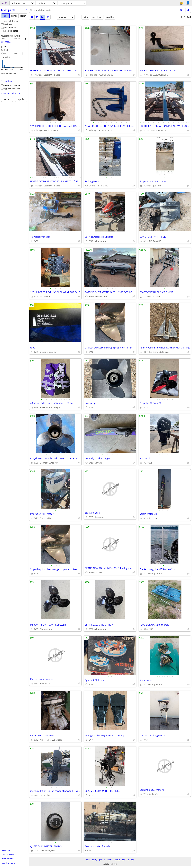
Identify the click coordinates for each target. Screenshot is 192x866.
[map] (48, 17)
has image (8, 24)
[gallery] (42, 17)
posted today (9, 27)
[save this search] (188, 10)
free (6, 49)
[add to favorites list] (31, 75)
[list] (32, 17)
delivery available (11, 85)
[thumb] (37, 17)
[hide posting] (79, 75)
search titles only (11, 21)
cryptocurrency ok (11, 88)
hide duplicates (10, 30)
